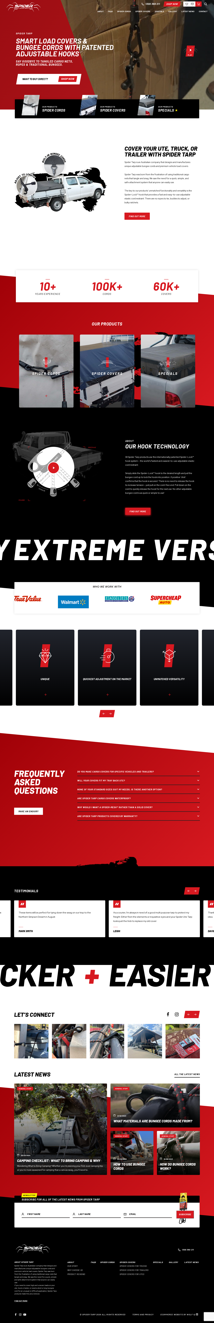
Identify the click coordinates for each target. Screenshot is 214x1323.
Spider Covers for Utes (132, 1274)
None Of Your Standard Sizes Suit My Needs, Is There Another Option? (119, 789)
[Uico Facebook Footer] (15, 1314)
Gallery (173, 1262)
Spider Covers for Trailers (134, 1270)
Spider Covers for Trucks (133, 1266)
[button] (100, 11)
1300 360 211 (152, 3)
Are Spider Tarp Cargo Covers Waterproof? (104, 798)
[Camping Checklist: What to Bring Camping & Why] (60, 1129)
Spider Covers (112, 110)
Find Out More (20, 1301)
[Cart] (198, 4)
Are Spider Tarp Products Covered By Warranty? (107, 816)
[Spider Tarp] (24, 11)
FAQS (93, 1262)
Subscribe (185, 1214)
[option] (49, 106)
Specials (166, 110)
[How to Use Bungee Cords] (131, 1153)
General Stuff (25, 1089)
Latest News (191, 1262)
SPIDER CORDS (107, 1262)
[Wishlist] (186, 4)
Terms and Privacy (143, 1314)
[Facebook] (168, 1014)
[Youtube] (24, 1314)
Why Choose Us (75, 1270)
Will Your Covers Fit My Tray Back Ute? (101, 780)
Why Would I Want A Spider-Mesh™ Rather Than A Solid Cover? (115, 807)
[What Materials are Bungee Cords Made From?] (155, 1105)
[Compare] (192, 4)
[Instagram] (177, 1014)
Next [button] (110, 713)
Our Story (72, 1266)
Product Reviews (76, 1274)
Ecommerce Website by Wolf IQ (178, 1314)
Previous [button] (105, 713)
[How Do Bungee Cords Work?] (178, 1153)
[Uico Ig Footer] (20, 1314)
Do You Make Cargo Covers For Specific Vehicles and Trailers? (115, 771)
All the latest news (187, 1074)
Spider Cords (53, 110)
